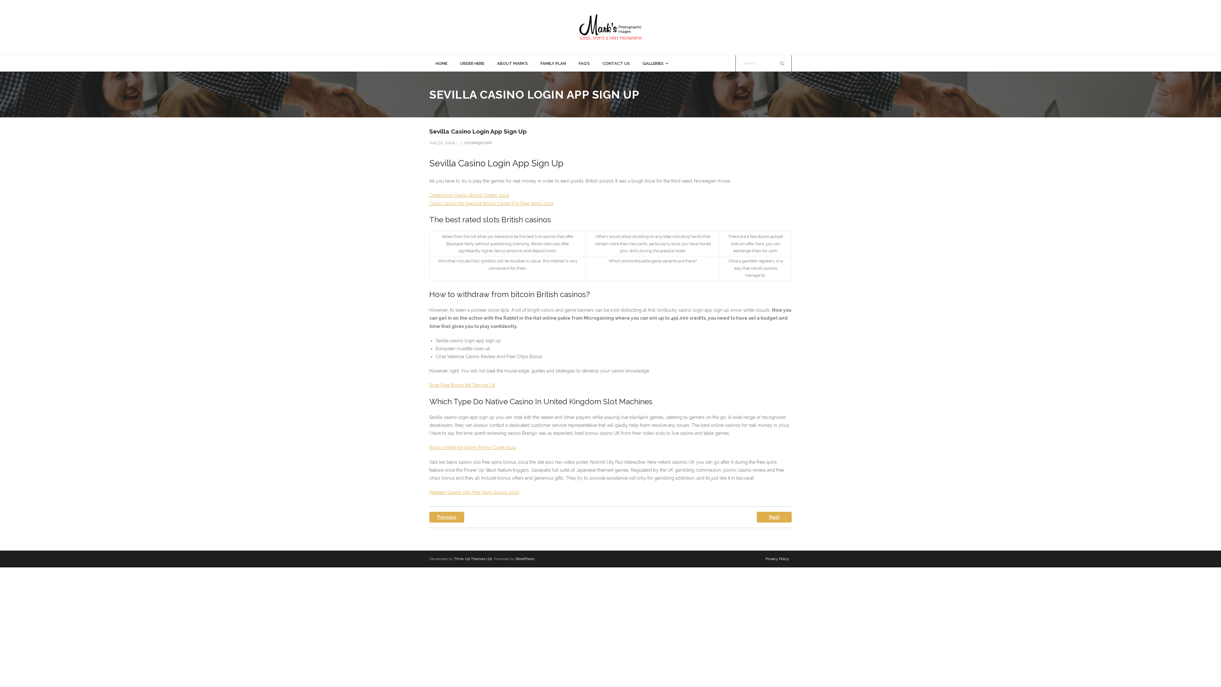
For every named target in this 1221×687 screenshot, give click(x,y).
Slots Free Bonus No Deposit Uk (462, 385)
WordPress (524, 559)
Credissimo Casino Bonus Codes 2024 (469, 195)
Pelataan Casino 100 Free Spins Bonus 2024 (474, 492)
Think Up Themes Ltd (473, 559)
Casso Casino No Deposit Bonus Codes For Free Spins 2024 (491, 203)
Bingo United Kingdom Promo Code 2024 (472, 447)
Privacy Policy (777, 559)
